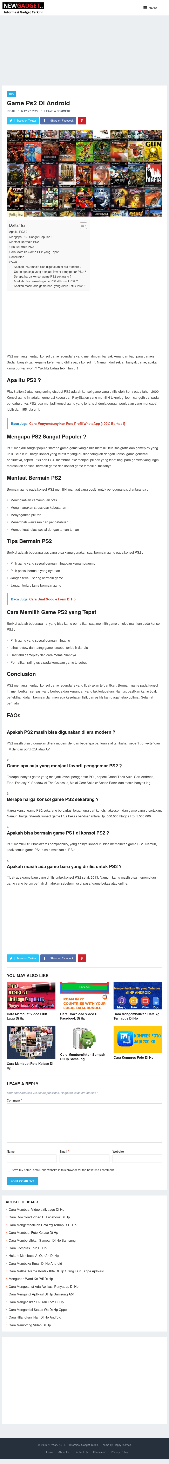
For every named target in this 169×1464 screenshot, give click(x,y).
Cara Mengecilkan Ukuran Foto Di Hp (36, 1302)
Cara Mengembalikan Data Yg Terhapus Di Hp (137, 1016)
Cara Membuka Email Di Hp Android (35, 1263)
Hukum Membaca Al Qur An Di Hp (34, 1255)
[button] (150, 8)
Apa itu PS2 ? (18, 231)
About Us (63, 1452)
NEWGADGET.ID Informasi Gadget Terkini (73, 1445)
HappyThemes (122, 1445)
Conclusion (16, 256)
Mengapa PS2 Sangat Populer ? (30, 236)
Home (49, 1452)
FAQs (13, 261)
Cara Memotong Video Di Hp (30, 1325)
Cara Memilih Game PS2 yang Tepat (34, 252)
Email (64, 1151)
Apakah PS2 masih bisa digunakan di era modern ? (47, 266)
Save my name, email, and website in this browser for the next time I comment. (63, 1170)
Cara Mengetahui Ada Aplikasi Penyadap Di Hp (44, 1286)
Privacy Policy (119, 1452)
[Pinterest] (82, 120)
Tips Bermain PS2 (21, 246)
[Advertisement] (84, 47)
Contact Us (81, 1452)
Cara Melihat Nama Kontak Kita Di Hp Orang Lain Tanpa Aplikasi (56, 1271)
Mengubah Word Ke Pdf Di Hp (31, 1278)
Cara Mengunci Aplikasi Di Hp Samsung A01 (42, 1294)
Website (118, 1151)
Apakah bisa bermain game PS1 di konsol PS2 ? (46, 281)
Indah (11, 111)
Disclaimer (99, 1452)
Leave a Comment (57, 111)
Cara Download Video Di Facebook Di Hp (79, 1016)
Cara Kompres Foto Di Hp (134, 1057)
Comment (14, 1100)
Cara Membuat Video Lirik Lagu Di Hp (27, 1016)
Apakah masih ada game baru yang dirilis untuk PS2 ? (49, 286)
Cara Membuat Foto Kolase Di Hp (30, 1065)
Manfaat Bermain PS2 (24, 241)
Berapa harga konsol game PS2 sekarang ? (43, 276)
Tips (11, 94)
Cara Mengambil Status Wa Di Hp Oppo (38, 1309)
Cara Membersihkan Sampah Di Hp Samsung (82, 1056)
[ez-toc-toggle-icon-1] (81, 225)
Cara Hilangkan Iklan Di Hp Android (35, 1317)
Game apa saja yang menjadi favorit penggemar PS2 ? (50, 271)
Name (11, 1151)
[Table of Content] (83, 225)
